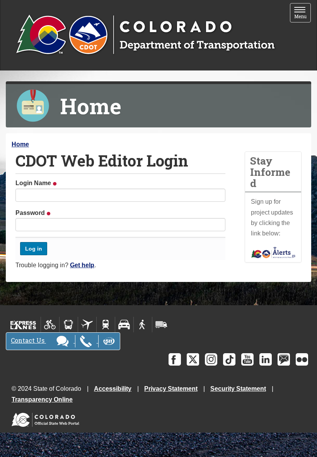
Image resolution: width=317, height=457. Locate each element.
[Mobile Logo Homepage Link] (145, 35)
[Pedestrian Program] (142, 324)
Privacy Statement (171, 388)
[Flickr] (302, 359)
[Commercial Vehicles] (161, 324)
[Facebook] (174, 359)
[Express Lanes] (23, 324)
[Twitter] (193, 359)
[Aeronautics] (87, 324)
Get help (82, 265)
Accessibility (112, 388)
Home (20, 144)
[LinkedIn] (265, 359)
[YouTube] (247, 359)
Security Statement (238, 388)
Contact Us (28, 340)
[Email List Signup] (283, 359)
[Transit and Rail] (68, 324)
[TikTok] (229, 359)
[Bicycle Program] (50, 324)
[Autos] (124, 324)
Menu (302, 13)
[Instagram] (211, 359)
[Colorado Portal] (47, 417)
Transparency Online (42, 399)
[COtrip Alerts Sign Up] (273, 252)
